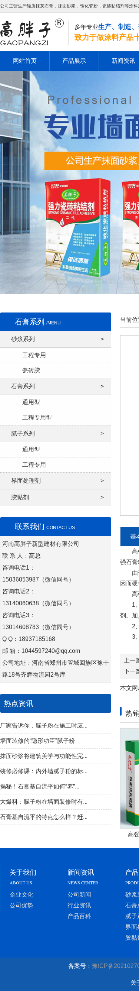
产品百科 (79, 916)
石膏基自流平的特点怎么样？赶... (43, 817)
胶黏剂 (57, 497)
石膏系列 (57, 386)
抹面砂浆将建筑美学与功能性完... (43, 756)
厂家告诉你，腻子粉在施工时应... (43, 725)
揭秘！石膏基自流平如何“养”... (39, 786)
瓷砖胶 (31, 370)
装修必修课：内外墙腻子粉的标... (43, 771)
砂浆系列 (57, 339)
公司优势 (21, 905)
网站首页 (25, 61)
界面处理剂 (57, 480)
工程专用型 (37, 417)
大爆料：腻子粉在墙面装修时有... (43, 802)
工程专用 (34, 355)
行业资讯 (79, 905)
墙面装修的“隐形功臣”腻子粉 (37, 741)
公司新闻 (79, 894)
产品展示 (74, 61)
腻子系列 (57, 433)
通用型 (31, 402)
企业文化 (21, 894)
